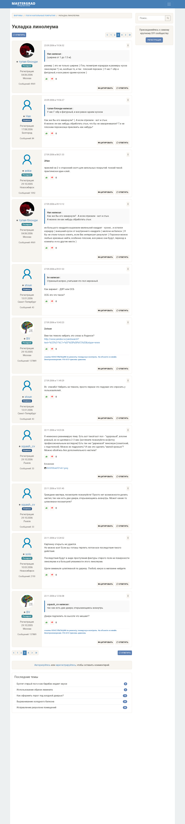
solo (28, 554)
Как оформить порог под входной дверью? (40, 695)
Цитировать (106, 88)
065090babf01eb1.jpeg (57, 468)
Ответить (20, 35)
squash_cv (28, 446)
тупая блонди (28, 61)
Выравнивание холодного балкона (35, 701)
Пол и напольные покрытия (40, 15)
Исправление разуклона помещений (36, 707)
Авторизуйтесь (42, 665)
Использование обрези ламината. (35, 689)
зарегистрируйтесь (66, 665)
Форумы (18, 15)
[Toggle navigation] (169, 4)
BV (28, 338)
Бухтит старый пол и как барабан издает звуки (42, 683)
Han (28, 116)
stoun (28, 285)
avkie (28, 170)
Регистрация (154, 40)
